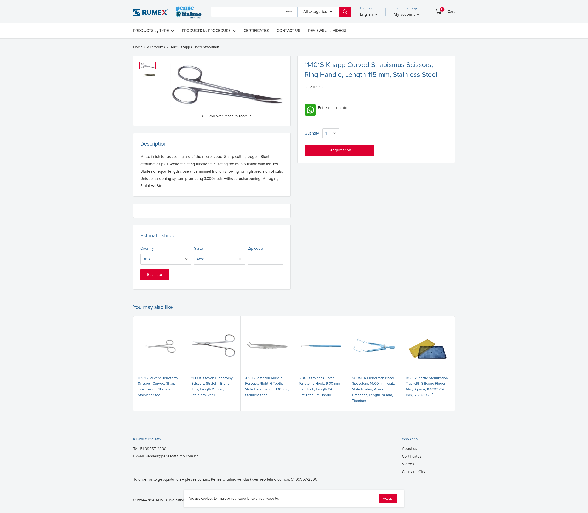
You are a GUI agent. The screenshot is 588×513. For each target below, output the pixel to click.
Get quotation (339, 150)
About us (409, 448)
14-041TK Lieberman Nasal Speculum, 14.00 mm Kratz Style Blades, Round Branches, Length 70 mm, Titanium (373, 389)
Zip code (255, 248)
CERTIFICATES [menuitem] (256, 30)
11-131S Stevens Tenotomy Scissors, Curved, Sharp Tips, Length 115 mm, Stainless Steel (158, 386)
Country (147, 248)
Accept (388, 498)
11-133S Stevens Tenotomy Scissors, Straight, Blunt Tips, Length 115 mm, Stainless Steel (212, 386)
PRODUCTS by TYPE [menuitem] (151, 30)
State (198, 248)
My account (405, 14)
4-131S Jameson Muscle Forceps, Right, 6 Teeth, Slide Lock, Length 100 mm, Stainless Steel (267, 386)
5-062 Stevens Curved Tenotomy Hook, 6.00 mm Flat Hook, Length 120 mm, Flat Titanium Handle (320, 386)
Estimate (154, 274)
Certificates (411, 456)
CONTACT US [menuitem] (288, 30)
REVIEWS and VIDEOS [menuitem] (327, 30)
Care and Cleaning (418, 471)
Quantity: (312, 133)
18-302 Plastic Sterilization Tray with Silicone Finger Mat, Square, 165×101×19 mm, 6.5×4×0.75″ (427, 386)
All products (156, 47)
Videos (408, 464)
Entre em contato (331, 107)
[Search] (345, 12)
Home (137, 47)
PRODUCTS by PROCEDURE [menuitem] (206, 30)
